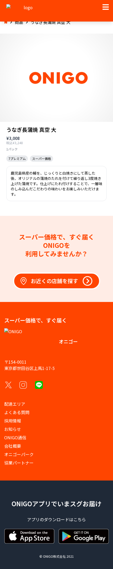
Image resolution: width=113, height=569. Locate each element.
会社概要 (12, 446)
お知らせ (12, 429)
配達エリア (14, 404)
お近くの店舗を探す (54, 281)
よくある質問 (16, 412)
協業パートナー (19, 463)
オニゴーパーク (19, 454)
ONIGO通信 (15, 437)
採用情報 (12, 420)
